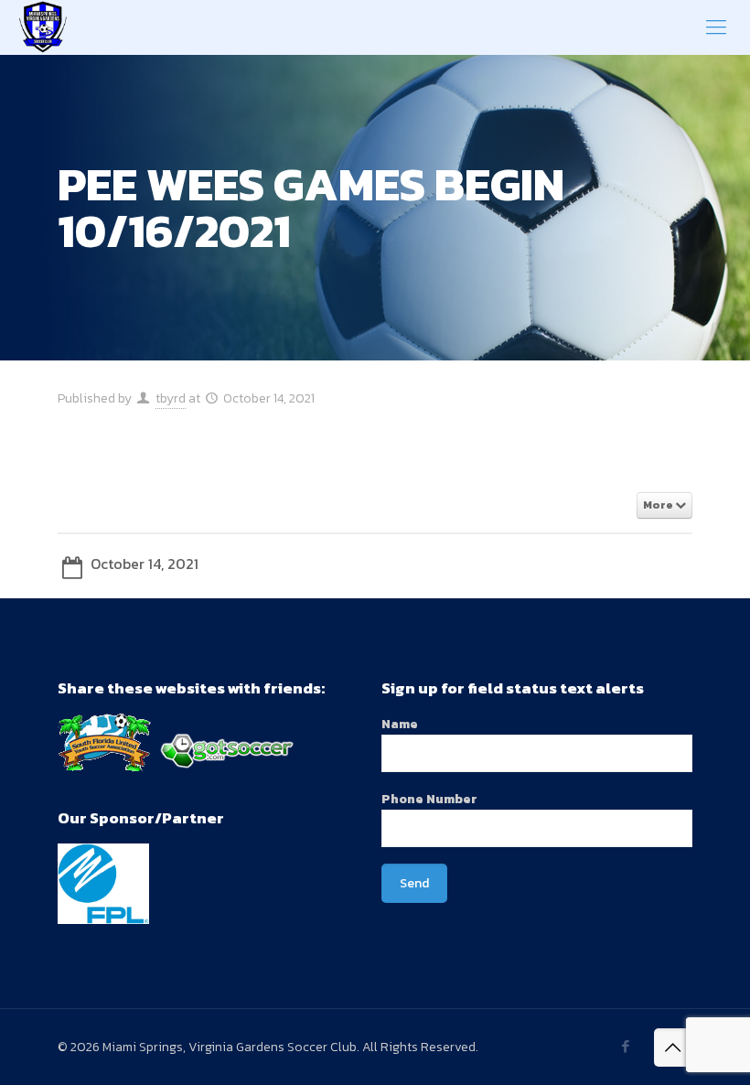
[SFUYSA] (104, 768)
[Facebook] (626, 1046)
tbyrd (170, 398)
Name (399, 724)
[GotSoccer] (224, 768)
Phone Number (429, 799)
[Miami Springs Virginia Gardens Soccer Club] (43, 27)
